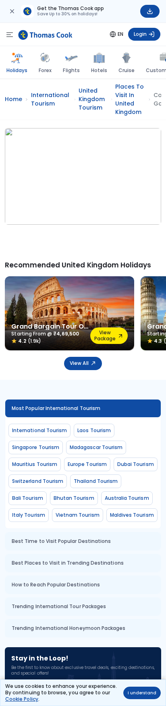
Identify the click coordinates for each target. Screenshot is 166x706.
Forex (45, 70)
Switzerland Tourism (37, 481)
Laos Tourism (94, 430)
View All (79, 363)
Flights (71, 70)
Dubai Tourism (135, 464)
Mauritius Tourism (34, 464)
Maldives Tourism (132, 514)
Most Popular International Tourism (56, 408)
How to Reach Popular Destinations (56, 584)
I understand (142, 693)
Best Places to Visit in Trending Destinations (68, 562)
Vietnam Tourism (78, 514)
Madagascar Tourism (96, 447)
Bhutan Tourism (74, 498)
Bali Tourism (27, 498)
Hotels (99, 70)
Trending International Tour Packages (59, 606)
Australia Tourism (127, 498)
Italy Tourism (28, 514)
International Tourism (39, 430)
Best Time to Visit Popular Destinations (61, 541)
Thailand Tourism (96, 481)
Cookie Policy (21, 699)
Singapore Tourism (35, 447)
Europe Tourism (87, 464)
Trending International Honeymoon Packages (68, 628)
